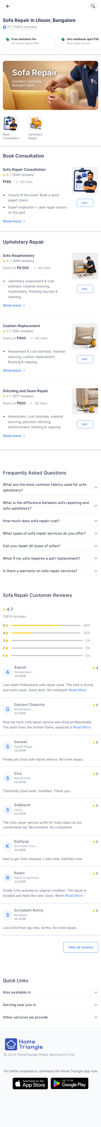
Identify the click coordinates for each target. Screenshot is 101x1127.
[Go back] (8, 6)
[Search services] (93, 6)
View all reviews (80, 947)
